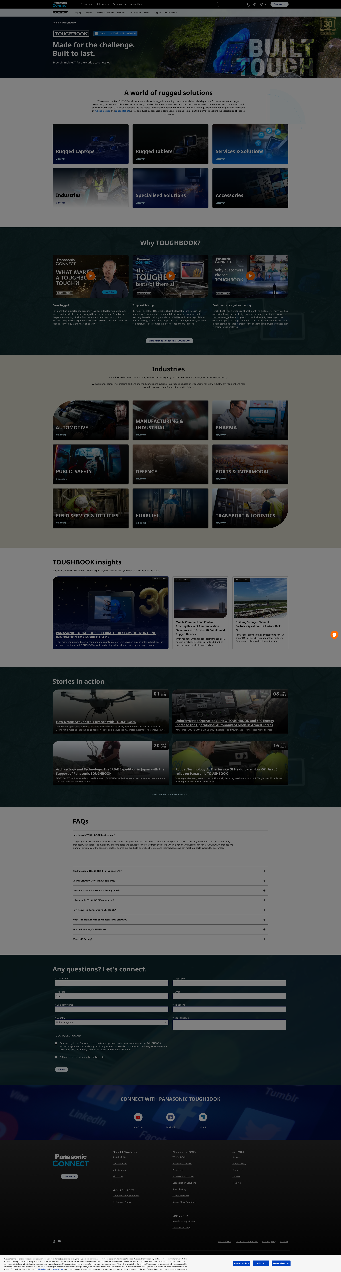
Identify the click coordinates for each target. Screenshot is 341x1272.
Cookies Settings (241, 1263)
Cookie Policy (40, 1269)
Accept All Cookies (281, 1263)
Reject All (261, 1263)
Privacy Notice (57, 1269)
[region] (170, 1263)
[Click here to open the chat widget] (334, 635)
